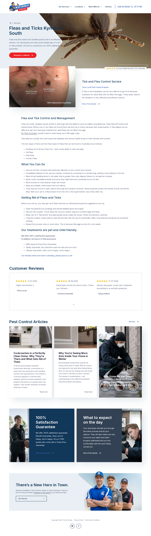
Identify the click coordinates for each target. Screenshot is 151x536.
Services (17, 23)
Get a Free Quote (89, 104)
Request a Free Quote (42, 492)
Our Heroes (22, 498)
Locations (79, 7)
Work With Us (94, 7)
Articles (108, 7)
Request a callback (22, 55)
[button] (77, 304)
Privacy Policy (78, 520)
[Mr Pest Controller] (19, 11)
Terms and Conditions (92, 520)
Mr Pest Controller (29, 133)
